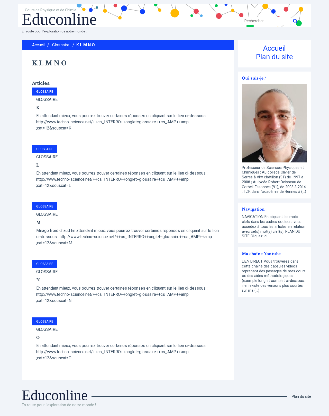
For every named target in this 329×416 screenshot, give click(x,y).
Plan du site (274, 57)
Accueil (38, 44)
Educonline (59, 19)
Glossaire (60, 44)
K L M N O (85, 44)
